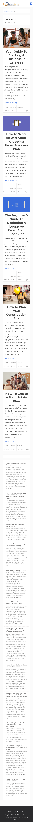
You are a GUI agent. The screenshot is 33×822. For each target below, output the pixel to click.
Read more (9, 488)
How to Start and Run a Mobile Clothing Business (15, 780)
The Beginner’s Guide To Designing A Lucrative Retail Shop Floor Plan (16, 224)
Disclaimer (10, 811)
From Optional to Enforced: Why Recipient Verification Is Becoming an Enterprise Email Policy (16, 495)
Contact (23, 811)
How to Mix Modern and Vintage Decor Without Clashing (16, 545)
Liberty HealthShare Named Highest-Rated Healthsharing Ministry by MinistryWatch (15, 630)
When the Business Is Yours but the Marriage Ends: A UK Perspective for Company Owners (16, 694)
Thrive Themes (16, 817)
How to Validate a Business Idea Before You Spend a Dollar (16, 603)
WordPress (16, 819)
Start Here (17, 811)
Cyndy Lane (6, 192)
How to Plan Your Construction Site (16, 312)
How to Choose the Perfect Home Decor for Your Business (16, 666)
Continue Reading (10, 103)
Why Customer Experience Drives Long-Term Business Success (16, 571)
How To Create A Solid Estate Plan (16, 397)
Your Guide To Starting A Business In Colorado (16, 57)
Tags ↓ (27, 111)
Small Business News (20, 188)
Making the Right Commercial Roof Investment (15, 525)
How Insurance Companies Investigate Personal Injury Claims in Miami (16, 747)
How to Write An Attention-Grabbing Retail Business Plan (16, 141)
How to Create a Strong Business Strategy (16, 464)
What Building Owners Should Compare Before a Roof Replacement (15, 724)
